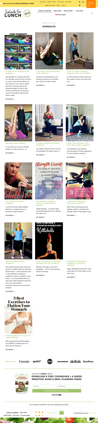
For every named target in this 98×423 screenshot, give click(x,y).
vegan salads (57, 10)
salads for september (44, 10)
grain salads (68, 1)
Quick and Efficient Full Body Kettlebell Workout (78, 144)
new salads (42, 1)
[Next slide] (27, 383)
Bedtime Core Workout (16, 143)
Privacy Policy (92, 413)
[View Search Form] (92, 13)
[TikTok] (79, 5)
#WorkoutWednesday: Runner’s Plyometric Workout (76, 263)
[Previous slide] (16, 383)
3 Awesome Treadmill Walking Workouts (76, 202)
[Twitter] (36, 415)
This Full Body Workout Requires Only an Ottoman (78, 72)
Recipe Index (45, 22)
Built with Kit (57, 395)
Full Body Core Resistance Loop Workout (48, 72)
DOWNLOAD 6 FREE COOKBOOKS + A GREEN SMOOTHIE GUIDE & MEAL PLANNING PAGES (57, 377)
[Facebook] (42, 412)
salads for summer (51, 1)
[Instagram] (82, 2)
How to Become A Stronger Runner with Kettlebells (48, 262)
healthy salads (8, 415)
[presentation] (18, 50)
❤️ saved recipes (60, 14)
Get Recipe (10, 99)
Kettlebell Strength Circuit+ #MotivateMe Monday (46, 203)
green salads (60, 1)
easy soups (79, 10)
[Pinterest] (79, 2)
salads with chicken (50, 5)
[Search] (61, 413)
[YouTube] (39, 415)
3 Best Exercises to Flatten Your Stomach (18, 336)
